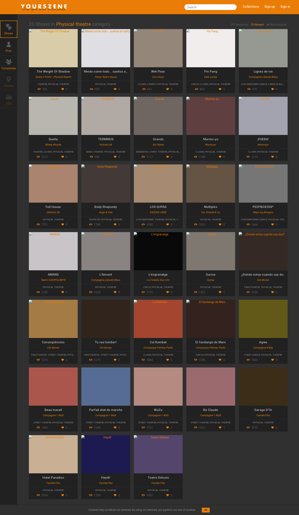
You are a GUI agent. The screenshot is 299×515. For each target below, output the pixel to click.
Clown (142, 84)
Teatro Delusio (158, 477)
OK (205, 510)
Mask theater (94, 152)
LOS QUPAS (158, 207)
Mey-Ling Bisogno (263, 212)
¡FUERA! (263, 139)
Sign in (285, 7)
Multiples (210, 207)
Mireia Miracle (53, 144)
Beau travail (53, 410)
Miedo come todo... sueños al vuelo (109, 71)
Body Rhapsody (105, 207)
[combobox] (210, 7)
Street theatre (158, 152)
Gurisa (210, 274)
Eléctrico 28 (53, 212)
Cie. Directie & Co (210, 212)
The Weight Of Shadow (53, 71)
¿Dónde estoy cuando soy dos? (263, 274)
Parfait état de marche (105, 410)
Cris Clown (158, 76)
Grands (158, 139)
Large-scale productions (283, 84)
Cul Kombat (158, 342)
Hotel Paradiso (53, 477)
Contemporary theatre (150, 219)
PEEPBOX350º (263, 207)
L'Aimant (105, 274)
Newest (259, 24)
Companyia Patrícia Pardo (158, 347)
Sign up (269, 7)
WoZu (158, 410)
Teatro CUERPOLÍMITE (53, 279)
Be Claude (210, 410)
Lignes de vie (263, 71)
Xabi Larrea (210, 76)
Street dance (252, 355)
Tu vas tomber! (106, 342)
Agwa (263, 342)
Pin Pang (210, 71)
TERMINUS (105, 139)
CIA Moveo (263, 279)
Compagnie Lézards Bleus (263, 76)
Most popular (278, 24)
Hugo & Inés (105, 212)
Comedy (151, 84)
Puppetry (94, 219)
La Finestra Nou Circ (158, 279)
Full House (53, 207)
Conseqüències (53, 342)
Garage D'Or (263, 410)
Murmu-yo (210, 139)
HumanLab (105, 144)
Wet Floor (158, 71)
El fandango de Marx (210, 342)
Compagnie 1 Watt (53, 415)
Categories (241, 24)
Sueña (53, 139)
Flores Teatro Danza (106, 76)
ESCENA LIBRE (158, 212)
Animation (142, 152)
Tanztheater (252, 287)
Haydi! (105, 477)
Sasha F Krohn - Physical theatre (53, 76)
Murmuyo (210, 144)
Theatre (42, 84)
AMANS (53, 274)
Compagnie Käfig (263, 347)
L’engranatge (158, 274)
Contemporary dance (254, 84)
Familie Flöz (263, 415)
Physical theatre (58, 84)
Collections (251, 7)
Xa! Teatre (158, 144)
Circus (195, 84)
